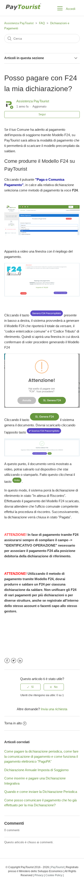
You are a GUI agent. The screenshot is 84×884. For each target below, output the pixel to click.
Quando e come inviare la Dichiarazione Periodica (40, 792)
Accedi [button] (70, 9)
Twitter (13, 660)
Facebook (7, 660)
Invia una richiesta (54, 709)
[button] (60, 8)
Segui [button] (42, 114)
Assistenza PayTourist (19, 23)
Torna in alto (13, 723)
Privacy (38, 875)
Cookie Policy (53, 875)
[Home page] (23, 13)
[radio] (30, 687)
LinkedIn (20, 660)
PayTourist (57, 867)
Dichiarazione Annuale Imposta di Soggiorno (36, 770)
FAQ (42, 23)
